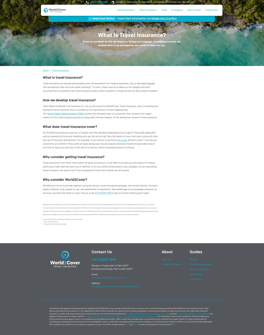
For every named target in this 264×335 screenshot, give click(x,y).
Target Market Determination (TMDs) (65, 114)
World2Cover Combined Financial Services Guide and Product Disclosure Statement (121, 316)
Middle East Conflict (164, 18)
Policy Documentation (201, 265)
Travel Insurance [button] (125, 10)
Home (46, 71)
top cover (122, 140)
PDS (127, 325)
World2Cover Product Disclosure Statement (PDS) (148, 314)
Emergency (177, 10)
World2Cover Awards (172, 265)
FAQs (164, 10)
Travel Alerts (211, 10)
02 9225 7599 (104, 193)
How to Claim (194, 10)
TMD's (135, 325)
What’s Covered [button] (148, 10)
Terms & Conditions (200, 269)
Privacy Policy (197, 274)
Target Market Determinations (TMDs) (193, 314)
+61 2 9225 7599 (99, 2)
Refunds (194, 260)
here (117, 208)
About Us (166, 260)
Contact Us (195, 279)
